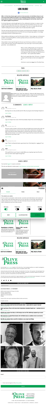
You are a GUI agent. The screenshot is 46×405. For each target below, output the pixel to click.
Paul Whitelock (24, 12)
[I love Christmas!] (12, 174)
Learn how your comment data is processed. (29, 166)
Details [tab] (23, 191)
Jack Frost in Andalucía (7, 88)
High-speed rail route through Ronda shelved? (22, 89)
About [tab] (38, 191)
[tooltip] (12, 98)
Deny (8, 214)
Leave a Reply (28, 105)
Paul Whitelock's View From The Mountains (23, 5)
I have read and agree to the (12, 383)
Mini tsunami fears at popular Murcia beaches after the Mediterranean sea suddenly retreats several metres (22, 315)
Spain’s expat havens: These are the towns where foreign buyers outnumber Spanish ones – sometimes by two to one (23, 309)
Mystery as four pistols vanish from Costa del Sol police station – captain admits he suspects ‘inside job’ (21, 305)
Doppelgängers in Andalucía (7, 227)
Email (2, 374)
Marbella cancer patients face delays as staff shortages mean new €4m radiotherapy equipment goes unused (22, 312)
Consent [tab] (8, 191)
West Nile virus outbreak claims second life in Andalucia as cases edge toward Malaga (17, 319)
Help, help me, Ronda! (36, 88)
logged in (9, 164)
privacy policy (18, 383)
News (33, 62)
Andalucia (19, 70)
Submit (23, 386)
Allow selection (23, 214)
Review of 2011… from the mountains (21, 228)
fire (27, 70)
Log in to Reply (8, 113)
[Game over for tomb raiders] (34, 174)
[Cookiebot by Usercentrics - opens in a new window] (39, 188)
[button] (44, 285)
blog (24, 70)
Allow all (37, 214)
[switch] (17, 209)
